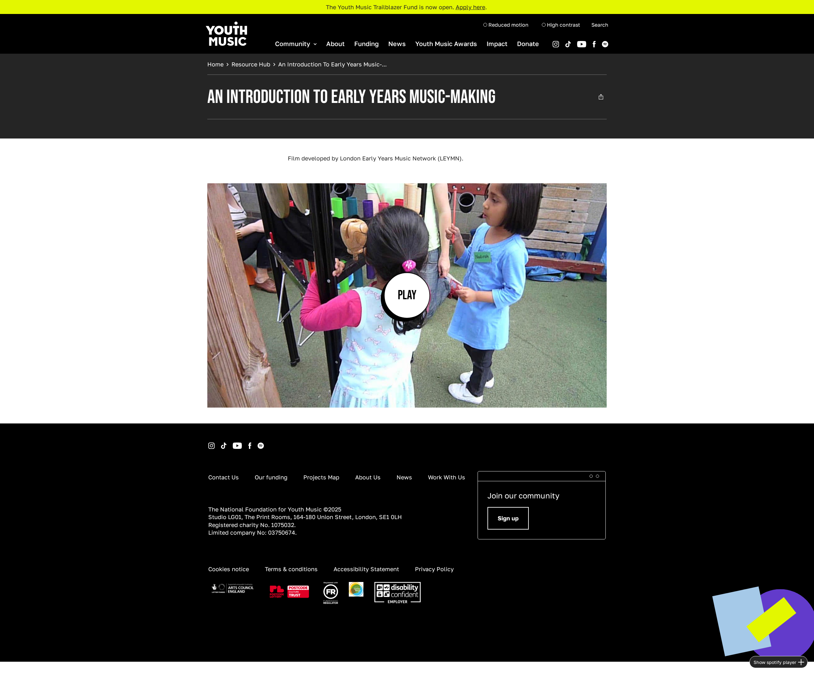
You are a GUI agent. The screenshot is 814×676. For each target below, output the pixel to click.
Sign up (508, 518)
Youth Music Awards (446, 43)
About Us (368, 477)
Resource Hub (250, 64)
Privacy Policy (434, 568)
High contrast (563, 25)
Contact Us (223, 477)
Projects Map (321, 477)
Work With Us (446, 477)
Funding (366, 43)
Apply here (470, 6)
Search (599, 25)
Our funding (271, 477)
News (397, 43)
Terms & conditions (291, 568)
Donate (528, 43)
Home (215, 64)
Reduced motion (507, 25)
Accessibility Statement (366, 568)
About (335, 43)
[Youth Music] (226, 34)
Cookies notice (228, 568)
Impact (496, 43)
